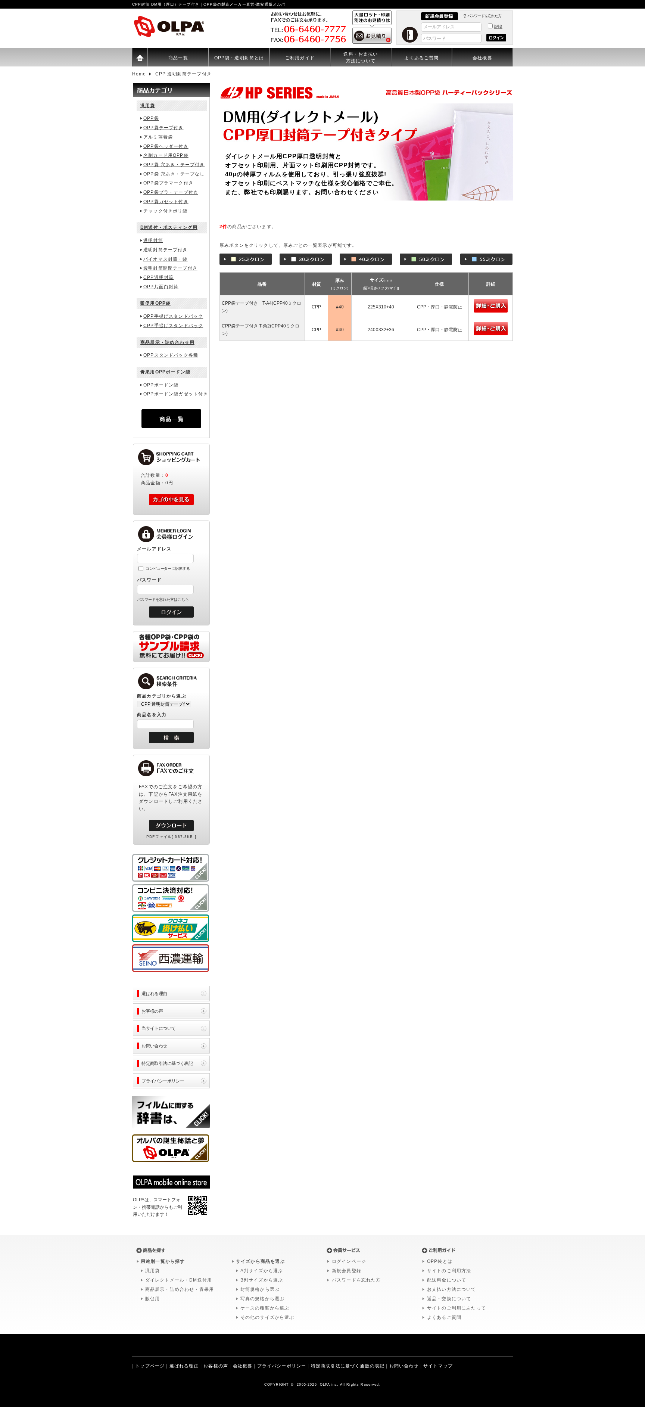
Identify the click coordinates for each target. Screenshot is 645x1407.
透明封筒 (153, 240)
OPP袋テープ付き (163, 127)
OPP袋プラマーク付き (168, 183)
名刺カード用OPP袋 (165, 155)
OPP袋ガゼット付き (165, 201)
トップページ (150, 1366)
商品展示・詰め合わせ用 (167, 342)
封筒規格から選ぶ (260, 1289)
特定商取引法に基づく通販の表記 (347, 1366)
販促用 (152, 1298)
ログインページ (349, 1261)
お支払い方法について (451, 1289)
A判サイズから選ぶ (261, 1270)
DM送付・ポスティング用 (168, 227)
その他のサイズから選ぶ (267, 1317)
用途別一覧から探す (163, 1261)
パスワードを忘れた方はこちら (163, 599)
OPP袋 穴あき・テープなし (174, 174)
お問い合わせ (154, 1045)
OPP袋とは (439, 1261)
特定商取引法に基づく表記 (167, 1063)
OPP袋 (151, 118)
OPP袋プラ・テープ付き (170, 192)
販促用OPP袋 (155, 303)
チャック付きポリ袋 (165, 211)
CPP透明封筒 (158, 277)
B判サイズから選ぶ (261, 1280)
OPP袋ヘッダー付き (165, 146)
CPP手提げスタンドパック (173, 325)
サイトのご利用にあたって (456, 1308)
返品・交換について (449, 1298)
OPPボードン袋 (160, 385)
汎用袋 (147, 105)
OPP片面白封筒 (160, 286)
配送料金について (446, 1280)
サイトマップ (438, 1366)
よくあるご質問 (421, 57)
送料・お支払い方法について (360, 57)
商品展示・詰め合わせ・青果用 (179, 1289)
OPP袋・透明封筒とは (239, 57)
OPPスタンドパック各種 (170, 355)
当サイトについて (158, 1028)
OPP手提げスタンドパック (173, 316)
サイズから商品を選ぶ (260, 1261)
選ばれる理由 (154, 993)
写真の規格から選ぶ (262, 1298)
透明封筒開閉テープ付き (170, 268)
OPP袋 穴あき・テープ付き (174, 164)
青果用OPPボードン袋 (165, 372)
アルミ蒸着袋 (158, 137)
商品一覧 (178, 57)
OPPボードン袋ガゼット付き (175, 394)
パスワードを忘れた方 (484, 16)
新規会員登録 (346, 1270)
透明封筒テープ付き (165, 249)
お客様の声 (152, 1011)
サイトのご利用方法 (449, 1270)
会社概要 (482, 57)
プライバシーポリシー (162, 1080)
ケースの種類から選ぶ (265, 1308)
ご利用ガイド (300, 57)
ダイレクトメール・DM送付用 (178, 1280)
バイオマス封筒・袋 (165, 259)
